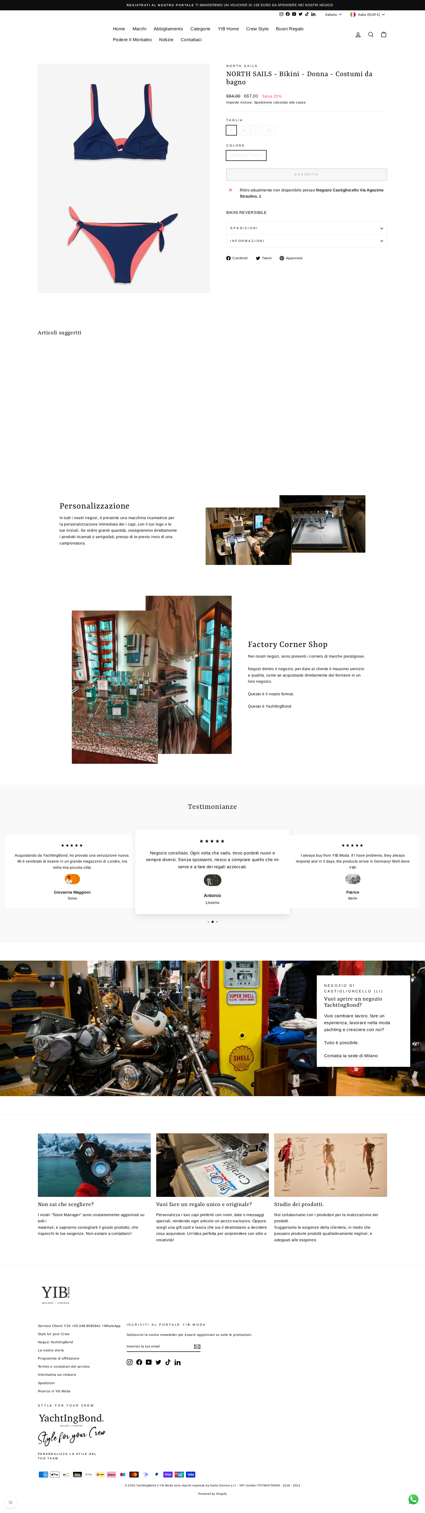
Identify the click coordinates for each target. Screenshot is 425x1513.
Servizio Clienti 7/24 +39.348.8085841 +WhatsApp (79, 1326)
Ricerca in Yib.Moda (54, 1391)
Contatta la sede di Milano (351, 1055)
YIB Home (228, 28)
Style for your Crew (54, 1334)
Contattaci (191, 39)
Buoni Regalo (290, 28)
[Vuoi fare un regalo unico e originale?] (212, 1165)
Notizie (166, 39)
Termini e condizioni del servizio (64, 1366)
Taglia (234, 120)
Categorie (200, 28)
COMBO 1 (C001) (246, 155)
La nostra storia (51, 1350)
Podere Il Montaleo (132, 39)
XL (269, 130)
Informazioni (247, 241)
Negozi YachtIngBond (55, 1342)
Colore (235, 145)
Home (119, 28)
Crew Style (257, 28)
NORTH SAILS (242, 66)
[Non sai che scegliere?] (94, 1165)
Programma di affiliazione (58, 1358)
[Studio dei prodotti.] (330, 1165)
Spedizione (263, 102)
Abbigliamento (168, 28)
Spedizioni (244, 228)
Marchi (139, 28)
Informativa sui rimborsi (57, 1375)
